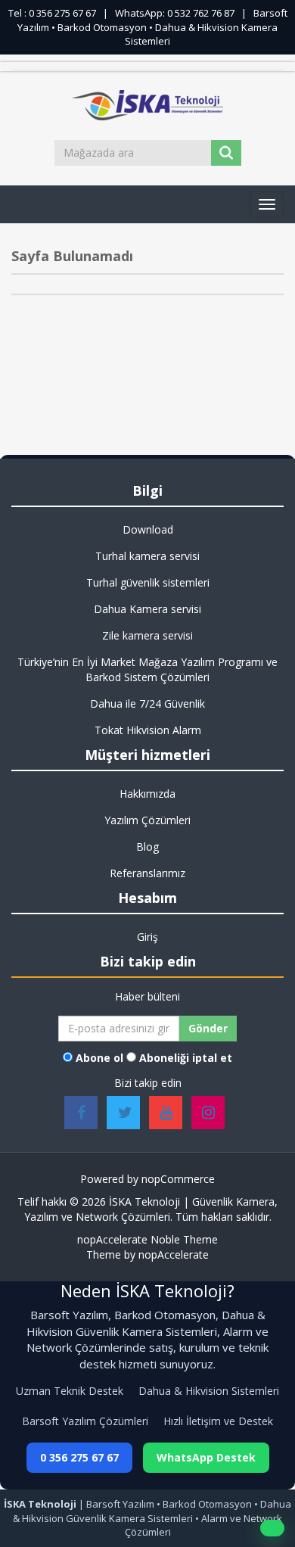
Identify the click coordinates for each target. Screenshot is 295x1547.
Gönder (208, 1028)
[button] (267, 204)
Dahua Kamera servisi (147, 609)
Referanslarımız (147, 873)
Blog (147, 846)
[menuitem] (147, 529)
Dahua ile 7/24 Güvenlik (147, 703)
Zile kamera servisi (147, 635)
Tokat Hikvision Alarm (148, 730)
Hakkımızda (147, 793)
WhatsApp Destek (206, 1457)
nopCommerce (178, 1179)
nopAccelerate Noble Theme (147, 1239)
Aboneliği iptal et (185, 1058)
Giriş (147, 936)
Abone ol (99, 1058)
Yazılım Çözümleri (147, 820)
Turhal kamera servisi (147, 556)
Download (148, 529)
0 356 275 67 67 (79, 1457)
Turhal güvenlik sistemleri (148, 582)
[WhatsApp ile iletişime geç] (272, 1528)
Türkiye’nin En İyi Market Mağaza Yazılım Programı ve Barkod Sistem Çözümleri (147, 669)
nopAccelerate (173, 1254)
